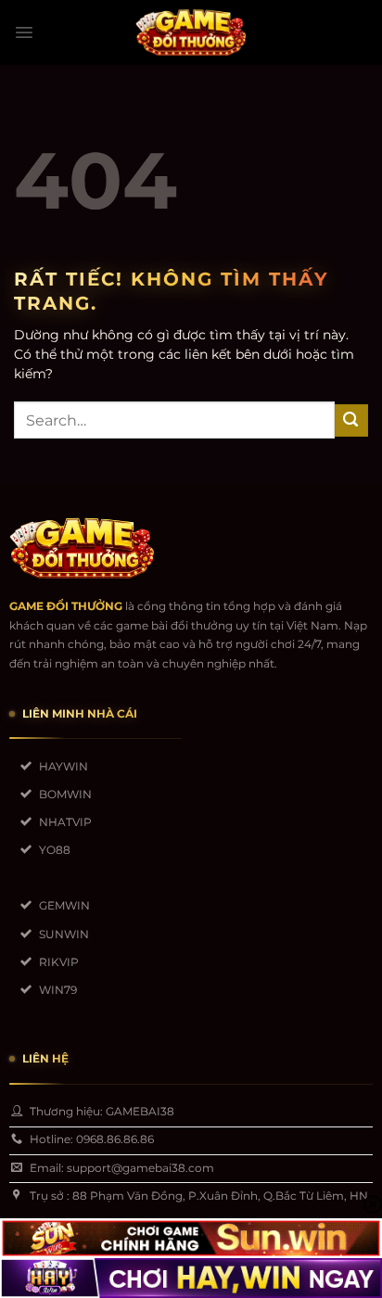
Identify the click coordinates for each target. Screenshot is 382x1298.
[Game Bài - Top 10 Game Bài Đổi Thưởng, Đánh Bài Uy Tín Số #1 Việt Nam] (191, 32)
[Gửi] (351, 420)
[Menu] (24, 32)
